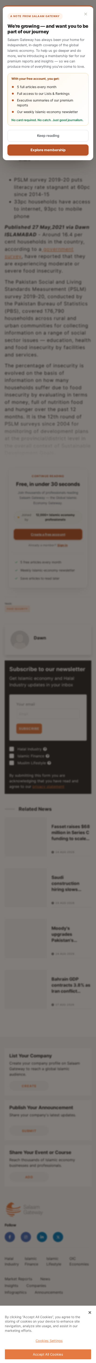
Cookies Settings (49, 1341)
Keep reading (48, 135)
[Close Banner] (90, 1313)
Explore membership (48, 150)
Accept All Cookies (48, 1354)
